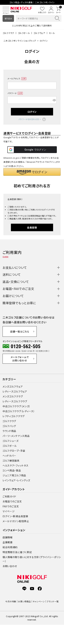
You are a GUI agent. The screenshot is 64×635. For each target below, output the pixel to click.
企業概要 (8, 542)
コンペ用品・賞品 (12, 470)
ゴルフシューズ (11, 440)
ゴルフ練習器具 (11, 460)
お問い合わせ (10, 566)
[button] (32, 172)
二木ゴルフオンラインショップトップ (19, 40)
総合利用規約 (10, 547)
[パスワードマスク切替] (54, 100)
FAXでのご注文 (11, 506)
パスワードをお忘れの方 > (29, 119)
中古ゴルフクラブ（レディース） (19, 411)
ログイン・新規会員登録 (15, 516)
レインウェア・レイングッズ (16, 480)
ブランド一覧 (53, 601)
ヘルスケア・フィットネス (15, 465)
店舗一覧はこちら (19, 331)
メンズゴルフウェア (13, 386)
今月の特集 (10, 601)
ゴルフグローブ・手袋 (14, 450)
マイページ (9, 511)
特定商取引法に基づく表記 (17, 552)
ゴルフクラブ (8, 32)
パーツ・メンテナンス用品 (16, 436)
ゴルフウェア (39, 32)
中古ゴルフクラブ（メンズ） (16, 406)
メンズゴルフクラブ (13, 396)
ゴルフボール (24, 32)
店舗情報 (8, 537)
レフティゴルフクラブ (14, 416)
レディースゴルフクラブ (15, 401)
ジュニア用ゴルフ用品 (14, 475)
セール (52, 32)
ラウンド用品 (9, 431)
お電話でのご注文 (12, 501)
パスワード (14, 93)
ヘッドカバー (9, 455)
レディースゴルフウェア (15, 391)
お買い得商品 (24, 601)
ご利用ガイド (9, 496)
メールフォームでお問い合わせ (20, 358)
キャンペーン (39, 601)
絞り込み (8, 18)
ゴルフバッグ (9, 426)
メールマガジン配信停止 (16, 521)
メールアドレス (16, 78)
